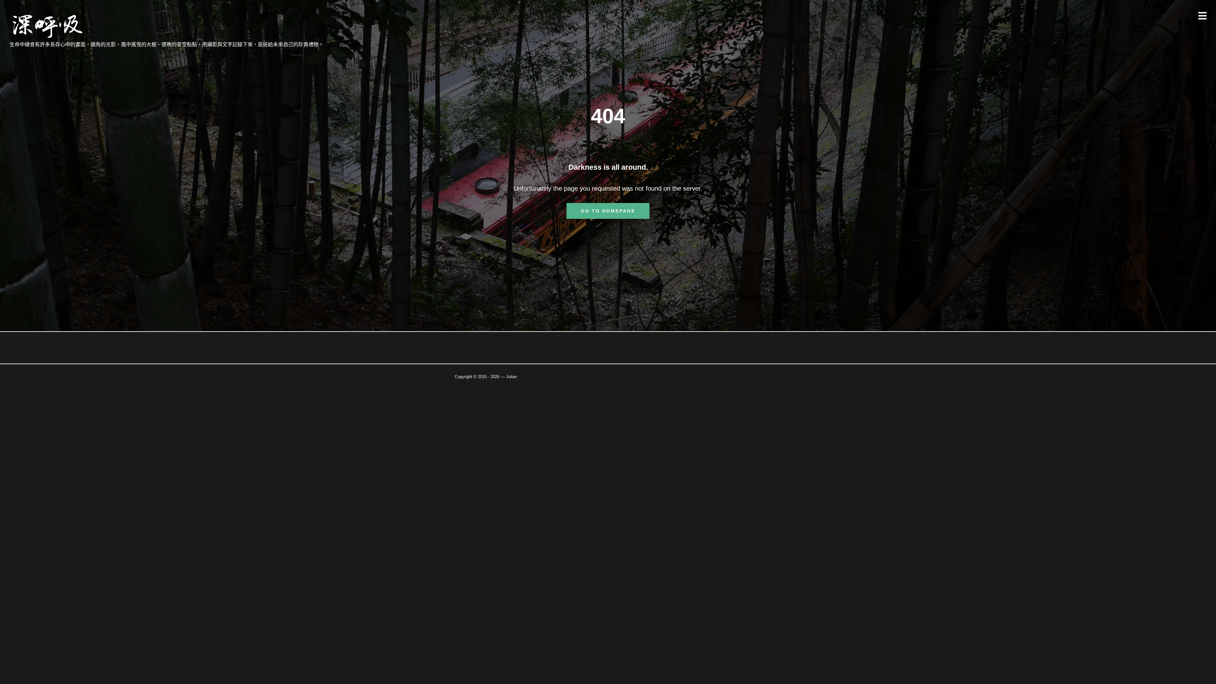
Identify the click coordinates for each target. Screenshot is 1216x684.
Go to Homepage (608, 210)
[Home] (48, 26)
